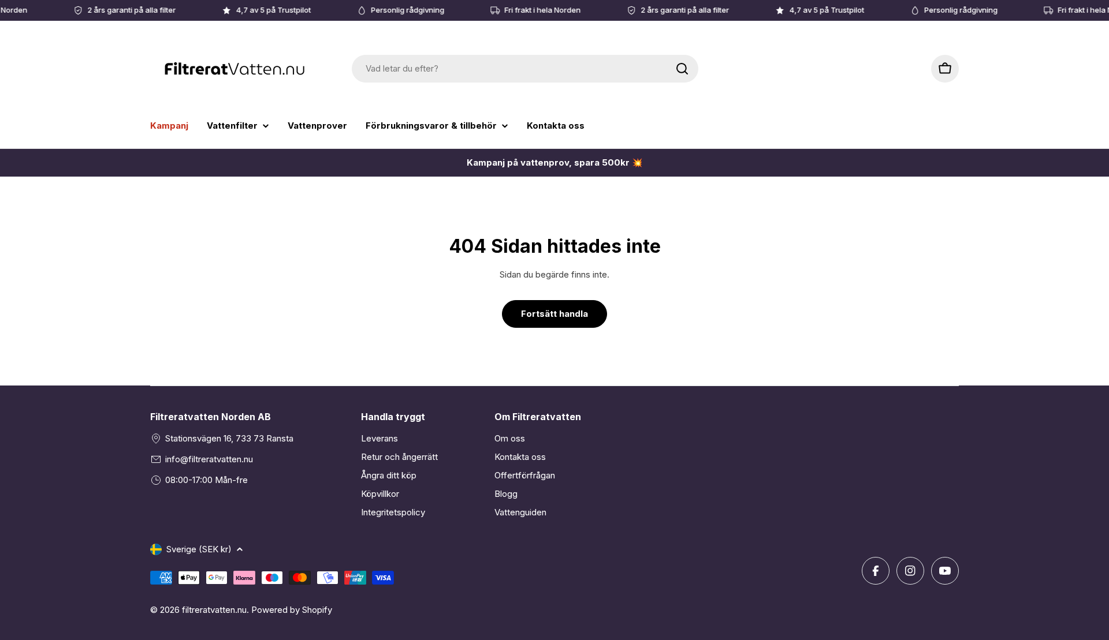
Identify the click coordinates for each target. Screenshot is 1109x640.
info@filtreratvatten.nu (209, 459)
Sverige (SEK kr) (199, 549)
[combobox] (525, 69)
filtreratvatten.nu (214, 609)
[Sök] (682, 69)
